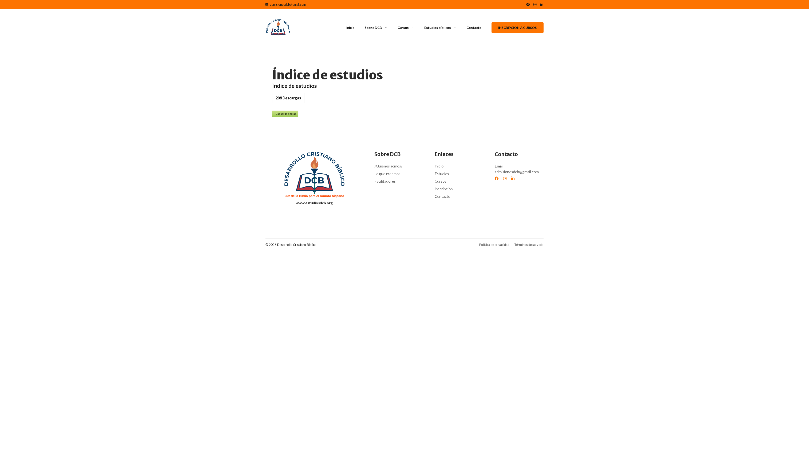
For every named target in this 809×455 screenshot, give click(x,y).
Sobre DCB (373, 27)
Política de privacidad (494, 244)
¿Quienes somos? (388, 166)
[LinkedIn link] (535, 4)
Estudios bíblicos (437, 27)
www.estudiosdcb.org (314, 203)
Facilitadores (385, 181)
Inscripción (444, 189)
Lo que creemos (387, 173)
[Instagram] (505, 178)
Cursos (403, 27)
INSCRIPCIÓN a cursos (517, 27)
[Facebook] (496, 178)
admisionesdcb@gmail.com (288, 4)
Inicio (350, 27)
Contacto (473, 27)
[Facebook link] (528, 4)
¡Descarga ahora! (285, 114)
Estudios (442, 173)
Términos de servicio (529, 244)
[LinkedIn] (513, 178)
